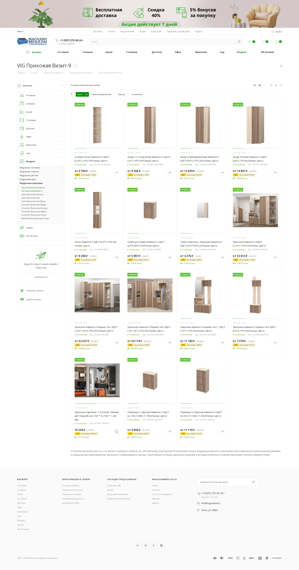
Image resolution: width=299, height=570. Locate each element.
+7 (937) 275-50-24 (71, 40)
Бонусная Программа (117, 494)
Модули (21, 520)
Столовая (22, 498)
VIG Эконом (22, 529)
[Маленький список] (254, 85)
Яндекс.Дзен (161, 545)
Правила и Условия (71, 494)
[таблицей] (281, 85)
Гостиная (21, 485)
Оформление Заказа (72, 489)
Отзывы (156, 489)
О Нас (155, 485)
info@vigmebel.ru (211, 503)
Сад (19, 516)
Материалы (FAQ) (70, 503)
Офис (19, 507)
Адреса (155, 503)
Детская (21, 503)
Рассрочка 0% (114, 485)
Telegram (145, 545)
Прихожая (22, 511)
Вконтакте (137, 545)
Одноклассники (153, 545)
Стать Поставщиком (162, 494)
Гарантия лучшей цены (118, 498)
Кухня (20, 494)
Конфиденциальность (73, 498)
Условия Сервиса (70, 485)
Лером (20, 524)
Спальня (21, 489)
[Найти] (239, 41)
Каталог (22, 479)
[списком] (276, 85)
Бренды (156, 498)
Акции (110, 489)
